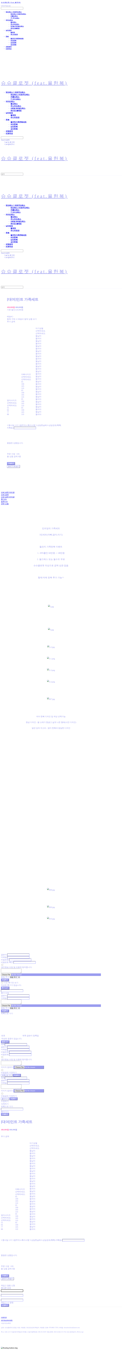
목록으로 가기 (6, 1075)
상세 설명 (5, 495)
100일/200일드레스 (17, 26)
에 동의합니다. (16, 967)
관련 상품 (5, 504)
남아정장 (9, 30)
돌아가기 (5, 1099)
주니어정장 (14, 34)
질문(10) (4, 502)
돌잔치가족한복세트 (17, 38)
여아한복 (13, 40)
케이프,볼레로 (15, 28)
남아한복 (13, 42)
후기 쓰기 (5, 988)
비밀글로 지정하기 (9, 1072)
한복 (7, 36)
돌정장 (13, 32)
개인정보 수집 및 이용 (10, 967)
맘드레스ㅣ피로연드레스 (14, 12)
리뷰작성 (9, 49)
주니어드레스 (15, 24)
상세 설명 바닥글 (8, 497)
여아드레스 (9, 20)
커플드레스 (14, 16)
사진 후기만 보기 (11, 983)
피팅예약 (9, 47)
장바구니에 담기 (7, 1279)
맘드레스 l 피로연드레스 (18, 14)
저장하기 (5, 980)
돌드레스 (13, 22)
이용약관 (4, 1317)
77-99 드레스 (15, 18)
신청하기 (5, 1305)
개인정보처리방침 (6, 1320)
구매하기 (5, 1114)
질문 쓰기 (5, 1042)
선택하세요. (12, 403)
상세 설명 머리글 (8, 492)
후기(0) (4, 499)
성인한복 (13, 45)
